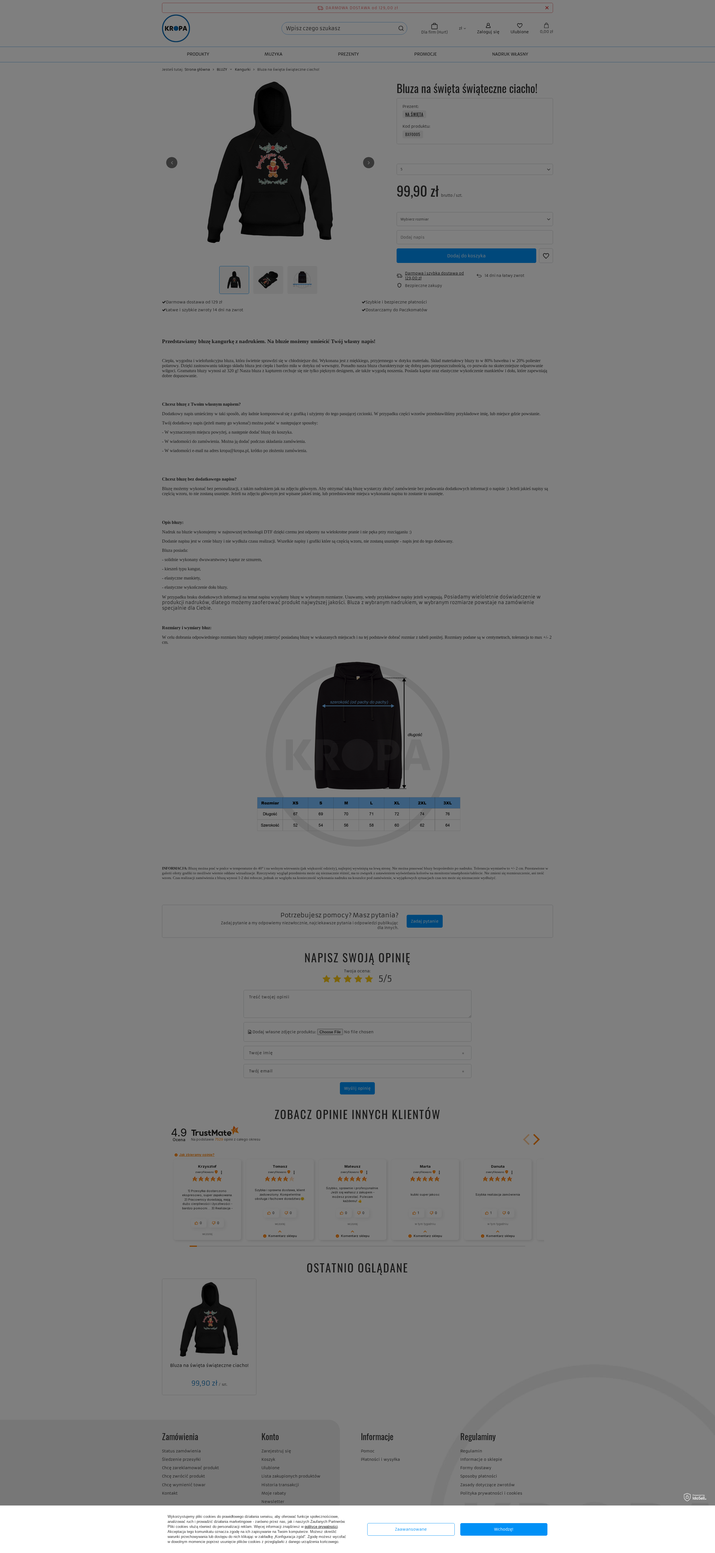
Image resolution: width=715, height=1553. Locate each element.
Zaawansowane (411, 1529)
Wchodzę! (503, 1529)
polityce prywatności (321, 1526)
